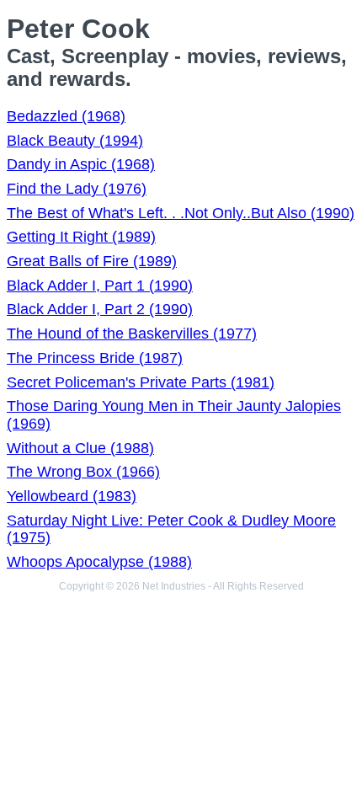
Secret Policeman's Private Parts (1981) (140, 382)
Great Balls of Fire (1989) (92, 261)
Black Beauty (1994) (75, 140)
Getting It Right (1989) (81, 236)
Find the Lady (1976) (76, 188)
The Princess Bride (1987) (95, 358)
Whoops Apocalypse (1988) (99, 561)
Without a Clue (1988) (80, 448)
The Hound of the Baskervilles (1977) (132, 333)
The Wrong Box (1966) (83, 471)
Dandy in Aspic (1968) (81, 164)
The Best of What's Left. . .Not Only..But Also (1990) (180, 213)
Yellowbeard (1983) (71, 496)
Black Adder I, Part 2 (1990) (100, 309)
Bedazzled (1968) (66, 116)
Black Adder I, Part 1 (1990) (100, 285)
